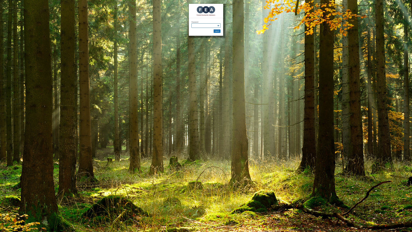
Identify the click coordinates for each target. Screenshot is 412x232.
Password (195, 22)
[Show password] (218, 25)
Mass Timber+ (206, 11)
